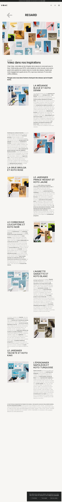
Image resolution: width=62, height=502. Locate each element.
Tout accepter (44, 498)
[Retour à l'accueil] (4, 5)
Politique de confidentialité (53, 495)
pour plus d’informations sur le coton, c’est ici (27, 408)
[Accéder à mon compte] (51, 5)
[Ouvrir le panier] (55, 5)
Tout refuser (34, 498)
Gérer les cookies (53, 498)
